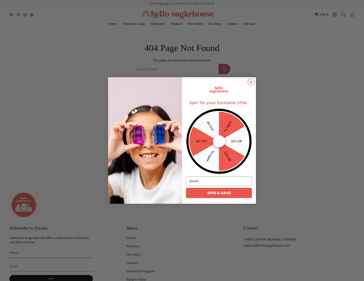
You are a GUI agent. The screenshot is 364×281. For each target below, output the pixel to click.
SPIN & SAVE (219, 193)
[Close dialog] (251, 82)
